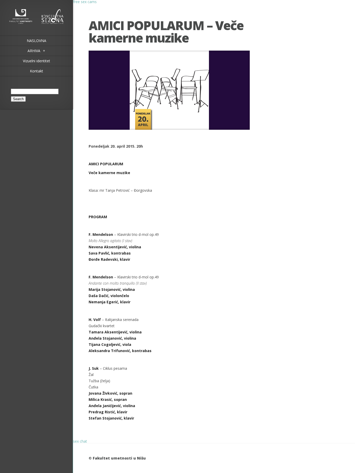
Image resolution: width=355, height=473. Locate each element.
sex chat (80, 441)
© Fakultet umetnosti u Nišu (117, 458)
